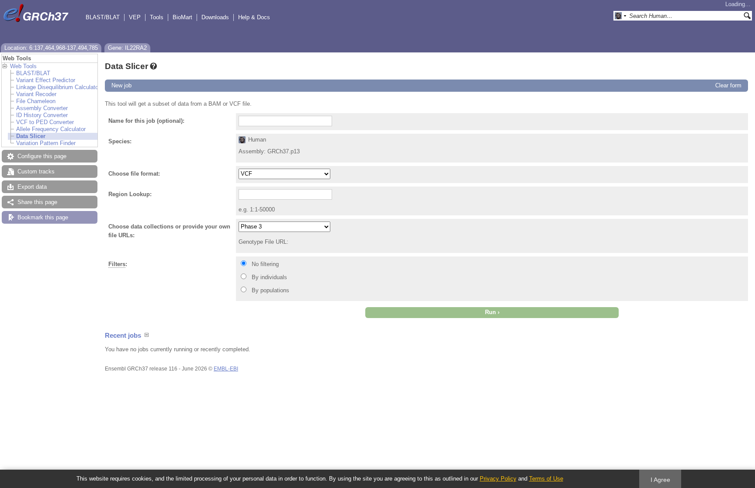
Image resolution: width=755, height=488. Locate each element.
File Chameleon (35, 101)
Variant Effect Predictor (45, 80)
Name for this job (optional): (146, 121)
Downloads (215, 17)
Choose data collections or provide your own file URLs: (169, 231)
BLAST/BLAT (103, 17)
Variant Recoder (36, 94)
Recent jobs (123, 335)
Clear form (728, 85)
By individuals (269, 277)
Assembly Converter (42, 108)
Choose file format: (134, 173)
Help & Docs (254, 17)
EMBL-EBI (226, 368)
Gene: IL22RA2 (127, 48)
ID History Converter (42, 115)
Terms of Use (546, 478)
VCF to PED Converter (45, 122)
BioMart (182, 17)
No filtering (265, 264)
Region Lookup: (130, 194)
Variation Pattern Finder (46, 143)
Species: (120, 141)
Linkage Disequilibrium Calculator (58, 87)
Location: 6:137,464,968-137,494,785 (51, 48)
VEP (135, 17)
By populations (270, 290)
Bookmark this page (42, 217)
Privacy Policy (498, 478)
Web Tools (23, 66)
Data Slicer (30, 136)
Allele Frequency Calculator (51, 129)
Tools (156, 17)
